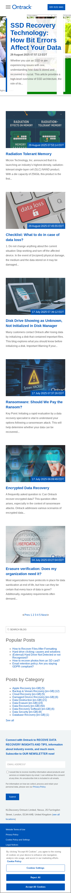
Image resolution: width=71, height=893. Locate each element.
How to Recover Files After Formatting (34, 648)
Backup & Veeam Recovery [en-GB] (35, 691)
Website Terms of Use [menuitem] (15, 829)
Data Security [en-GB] (27, 711)
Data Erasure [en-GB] (27, 703)
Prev (27, 615)
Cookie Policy (14, 861)
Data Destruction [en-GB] (29, 700)
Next (44, 615)
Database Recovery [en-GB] (30, 714)
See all (10, 720)
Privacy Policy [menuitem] (12, 835)
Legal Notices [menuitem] (12, 845)
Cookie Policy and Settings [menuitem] (18, 840)
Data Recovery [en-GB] (28, 706)
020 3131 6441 (56, 7)
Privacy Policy (39, 787)
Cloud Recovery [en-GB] (28, 694)
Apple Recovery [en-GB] (28, 688)
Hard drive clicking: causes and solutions (36, 651)
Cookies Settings (35, 868)
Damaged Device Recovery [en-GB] (35, 697)
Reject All (35, 877)
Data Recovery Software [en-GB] (33, 708)
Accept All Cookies (35, 887)
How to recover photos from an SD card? (36, 660)
